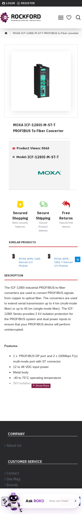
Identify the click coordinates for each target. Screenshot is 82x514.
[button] (9, 259)
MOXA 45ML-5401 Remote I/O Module (30, 262)
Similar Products (22, 242)
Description (13, 275)
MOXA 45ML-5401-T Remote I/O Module (63, 262)
